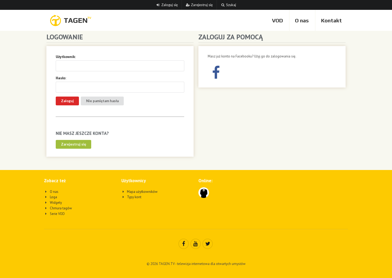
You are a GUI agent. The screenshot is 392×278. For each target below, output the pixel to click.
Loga (53, 197)
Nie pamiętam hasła (102, 101)
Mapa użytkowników (142, 191)
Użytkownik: (66, 56)
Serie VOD (57, 213)
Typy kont (133, 197)
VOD (277, 20)
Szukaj (231, 5)
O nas (302, 20)
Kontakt (331, 20)
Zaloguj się (169, 5)
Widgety (55, 202)
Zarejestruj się (202, 5)
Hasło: (61, 78)
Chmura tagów (60, 208)
